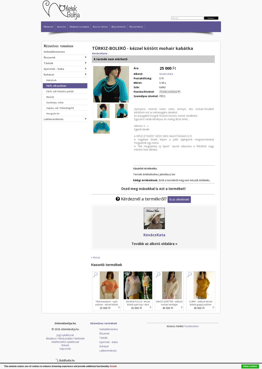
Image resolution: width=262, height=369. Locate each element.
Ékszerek (49, 57)
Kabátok (51, 80)
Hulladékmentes (54, 51)
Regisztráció (136, 26)
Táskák (48, 63)
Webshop (48, 26)
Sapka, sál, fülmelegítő (60, 108)
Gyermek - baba (54, 69)
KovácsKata (99, 53)
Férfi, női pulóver (56, 85)
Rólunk (65, 345)
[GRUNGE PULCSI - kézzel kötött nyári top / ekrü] (127, 276)
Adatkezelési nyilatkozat (65, 342)
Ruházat (49, 74)
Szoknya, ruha (54, 102)
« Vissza (95, 257)
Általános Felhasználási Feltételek (65, 338)
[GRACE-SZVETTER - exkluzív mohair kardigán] (158, 276)
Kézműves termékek (58, 45)
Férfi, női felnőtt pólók (60, 91)
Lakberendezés (53, 119)
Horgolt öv (52, 113)
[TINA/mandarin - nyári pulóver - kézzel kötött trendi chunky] (95, 276)
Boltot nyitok (100, 26)
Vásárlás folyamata (79, 26)
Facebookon (191, 326)
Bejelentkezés (118, 26)
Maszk (50, 97)
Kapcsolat (65, 348)
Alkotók (61, 26)
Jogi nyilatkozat (65, 335)
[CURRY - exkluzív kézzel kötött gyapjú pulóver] (189, 276)
